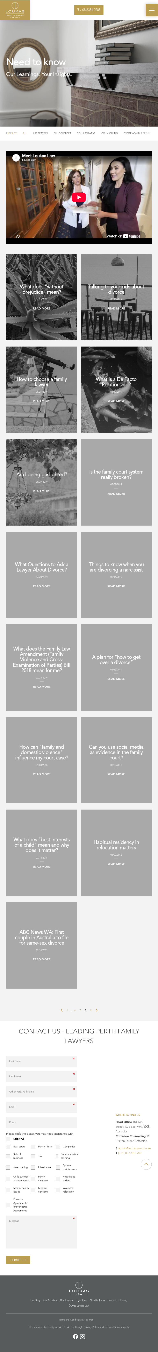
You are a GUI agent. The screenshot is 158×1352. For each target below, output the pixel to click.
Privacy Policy (91, 1327)
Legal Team (81, 1300)
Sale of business (18, 1156)
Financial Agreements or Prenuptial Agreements (20, 1205)
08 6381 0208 (91, 10)
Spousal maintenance (70, 1167)
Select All (18, 1139)
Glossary (123, 1300)
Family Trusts (45, 1147)
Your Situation (50, 1300)
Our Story (35, 1300)
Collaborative (86, 133)
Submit (15, 1260)
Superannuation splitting (70, 1156)
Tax (40, 1156)
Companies (69, 1147)
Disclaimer (87, 1320)
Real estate (19, 1147)
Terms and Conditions (70, 1320)
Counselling (109, 133)
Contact (112, 1300)
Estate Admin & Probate (138, 133)
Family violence (43, 1179)
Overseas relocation (68, 1190)
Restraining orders (69, 1179)
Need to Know (97, 1300)
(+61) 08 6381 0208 (129, 1153)
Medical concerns (43, 1190)
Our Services (66, 1300)
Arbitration (40, 133)
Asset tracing (20, 1167)
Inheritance (44, 1167)
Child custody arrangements (21, 1179)
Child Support (62, 133)
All (25, 133)
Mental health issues (21, 1190)
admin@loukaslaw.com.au (134, 1148)
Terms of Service (113, 1327)
